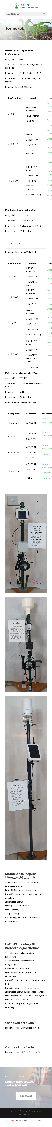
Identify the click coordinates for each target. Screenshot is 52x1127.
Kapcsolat (26, 1095)
